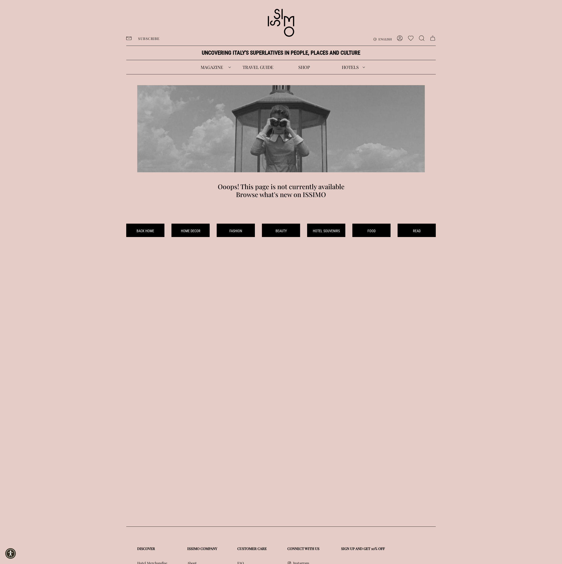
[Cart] (432, 38)
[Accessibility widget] (10, 553)
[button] (212, 67)
